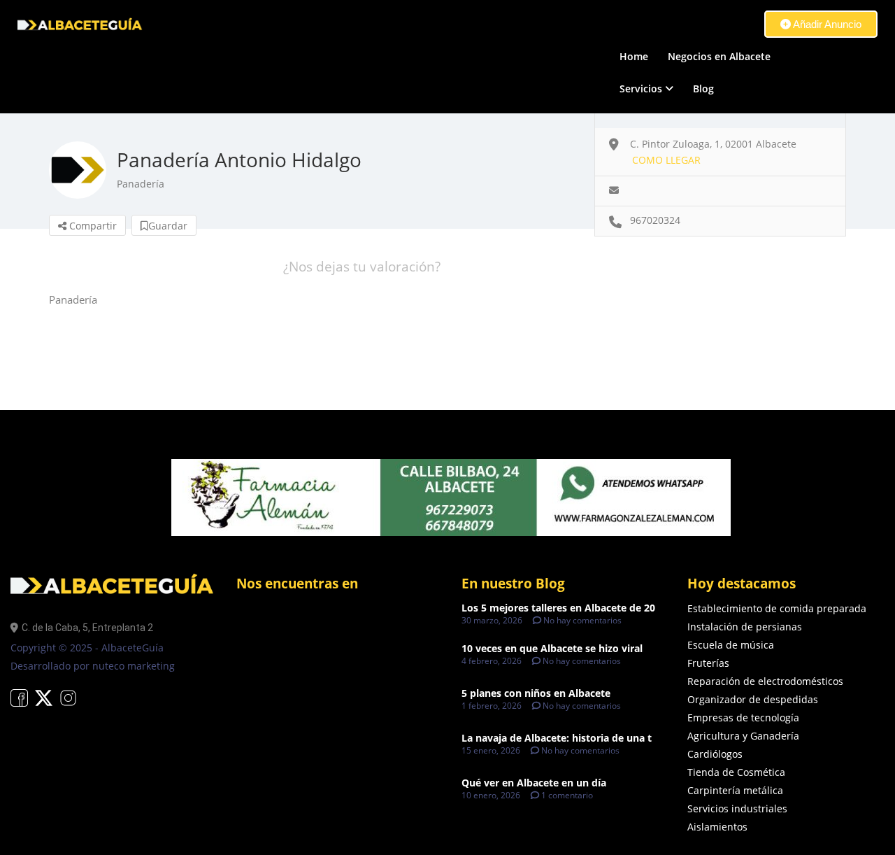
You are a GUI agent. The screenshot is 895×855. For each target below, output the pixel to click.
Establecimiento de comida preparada (776, 608)
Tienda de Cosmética (736, 772)
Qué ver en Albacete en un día (533, 782)
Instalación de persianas (744, 626)
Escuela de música (730, 644)
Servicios (641, 88)
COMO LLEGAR (666, 160)
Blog (703, 88)
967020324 (655, 220)
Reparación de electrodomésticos (765, 681)
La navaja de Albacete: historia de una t (556, 737)
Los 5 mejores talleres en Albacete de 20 (558, 607)
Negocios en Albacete (719, 56)
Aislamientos (717, 826)
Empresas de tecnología (743, 717)
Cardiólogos (715, 754)
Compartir (91, 225)
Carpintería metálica (735, 790)
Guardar (167, 225)
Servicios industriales (737, 808)
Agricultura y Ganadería (743, 735)
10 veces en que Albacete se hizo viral (552, 648)
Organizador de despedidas (752, 699)
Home (634, 56)
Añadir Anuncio (826, 24)
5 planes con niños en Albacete (535, 693)
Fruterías (708, 663)
